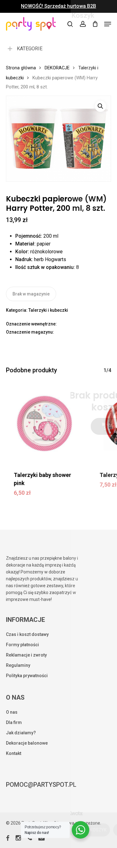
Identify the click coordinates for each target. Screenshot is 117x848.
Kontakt (13, 753)
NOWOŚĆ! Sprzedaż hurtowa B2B (58, 6)
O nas (11, 712)
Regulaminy (18, 665)
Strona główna (21, 68)
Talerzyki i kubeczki (48, 310)
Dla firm (14, 722)
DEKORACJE (57, 68)
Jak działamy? (21, 732)
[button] (107, 24)
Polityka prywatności (27, 675)
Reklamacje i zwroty (26, 654)
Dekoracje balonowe (27, 743)
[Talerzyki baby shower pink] (44, 423)
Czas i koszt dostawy (27, 634)
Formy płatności (22, 644)
